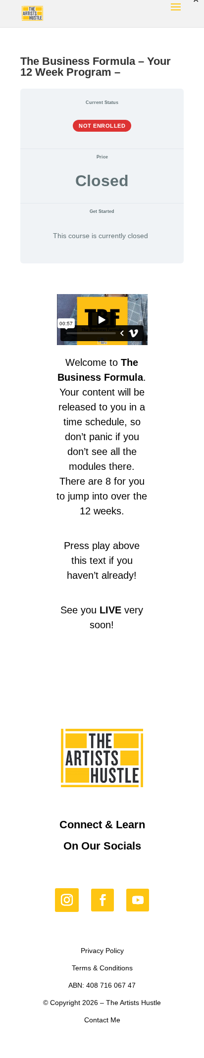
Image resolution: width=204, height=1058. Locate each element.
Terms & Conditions (102, 968)
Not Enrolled (102, 126)
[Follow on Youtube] (137, 900)
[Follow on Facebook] (102, 900)
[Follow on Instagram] (67, 900)
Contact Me (102, 1020)
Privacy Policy (102, 951)
